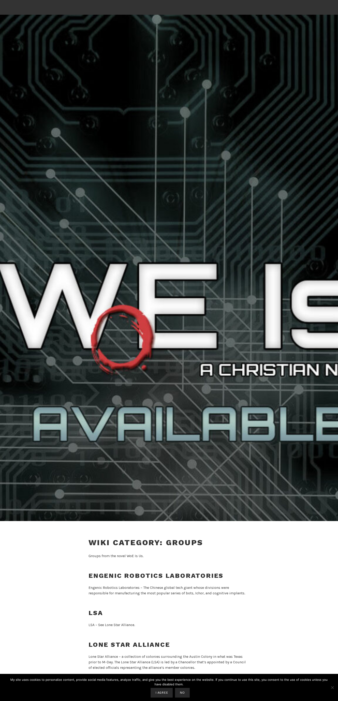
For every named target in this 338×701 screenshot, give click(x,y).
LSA (96, 613)
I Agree (161, 693)
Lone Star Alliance (119, 625)
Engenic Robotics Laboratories (156, 575)
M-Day (107, 662)
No (182, 693)
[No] (332, 687)
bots (189, 593)
